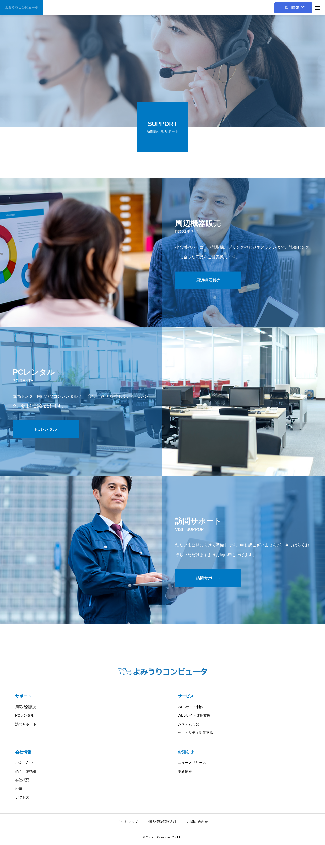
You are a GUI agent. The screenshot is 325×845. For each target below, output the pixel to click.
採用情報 (293, 8)
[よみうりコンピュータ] (162, 671)
